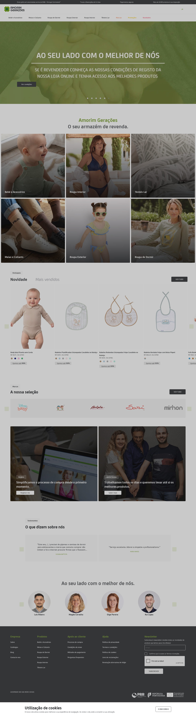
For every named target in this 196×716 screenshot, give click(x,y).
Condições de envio (75, 647)
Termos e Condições (173, 654)
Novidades (147, 17)
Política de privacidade (110, 642)
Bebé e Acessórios (15, 17)
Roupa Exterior (72, 17)
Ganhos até (19, 363)
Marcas (119, 17)
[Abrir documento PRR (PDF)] (158, 695)
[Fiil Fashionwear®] (130, 407)
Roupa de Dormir (54, 17)
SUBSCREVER (154, 671)
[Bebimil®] (167, 407)
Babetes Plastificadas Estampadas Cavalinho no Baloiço (76, 352)
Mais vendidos (47, 279)
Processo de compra (75, 642)
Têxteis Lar (105, 17)
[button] (87, 98)
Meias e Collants (35, 17)
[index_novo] (14, 8)
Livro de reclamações (110, 657)
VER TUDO (179, 279)
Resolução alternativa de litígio (114, 662)
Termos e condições (109, 647)
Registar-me (25, 492)
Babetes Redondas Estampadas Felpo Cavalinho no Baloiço (118, 353)
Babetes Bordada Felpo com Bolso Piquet (159, 352)
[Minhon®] (92, 407)
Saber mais (25, 84)
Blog (12, 652)
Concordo (163, 709)
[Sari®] (54, 407)
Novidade (18, 279)
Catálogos (14, 647)
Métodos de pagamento (77, 652)
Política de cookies (109, 652)
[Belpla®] (17, 407)
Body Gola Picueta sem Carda (22, 352)
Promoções (132, 17)
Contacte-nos (15, 657)
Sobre (12, 642)
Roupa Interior (89, 17)
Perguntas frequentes (76, 657)
